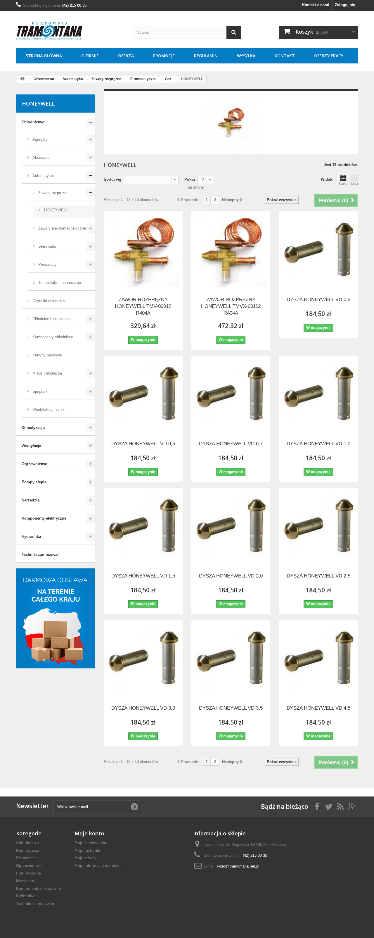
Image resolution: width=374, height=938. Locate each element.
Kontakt (285, 55)
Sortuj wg (112, 179)
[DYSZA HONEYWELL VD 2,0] (231, 526)
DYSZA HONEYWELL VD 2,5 (318, 576)
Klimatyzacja (33, 427)
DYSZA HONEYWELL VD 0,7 (231, 443)
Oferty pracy (328, 55)
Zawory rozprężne (52, 193)
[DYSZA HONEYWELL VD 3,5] (231, 659)
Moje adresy (85, 858)
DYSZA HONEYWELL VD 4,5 (318, 708)
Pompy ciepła (34, 482)
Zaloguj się (345, 5)
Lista (354, 183)
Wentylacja (31, 446)
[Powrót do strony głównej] (22, 79)
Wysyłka (246, 55)
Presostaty (47, 264)
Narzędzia (30, 500)
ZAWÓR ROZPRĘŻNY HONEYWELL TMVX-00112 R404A (231, 306)
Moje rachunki (87, 850)
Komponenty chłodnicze (52, 337)
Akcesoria (40, 157)
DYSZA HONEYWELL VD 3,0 (143, 708)
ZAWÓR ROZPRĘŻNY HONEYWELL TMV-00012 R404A (143, 306)
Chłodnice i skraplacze (51, 319)
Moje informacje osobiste (97, 865)
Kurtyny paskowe (46, 355)
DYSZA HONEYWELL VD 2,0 (231, 576)
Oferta (126, 55)
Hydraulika (31, 536)
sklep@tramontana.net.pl (238, 866)
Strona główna (44, 55)
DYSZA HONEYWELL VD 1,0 (318, 443)
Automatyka (42, 175)
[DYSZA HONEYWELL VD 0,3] (318, 250)
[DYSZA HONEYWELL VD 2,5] (318, 526)
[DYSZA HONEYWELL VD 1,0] (318, 394)
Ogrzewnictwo (34, 464)
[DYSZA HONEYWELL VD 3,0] (143, 659)
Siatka (343, 183)
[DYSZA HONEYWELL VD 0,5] (143, 394)
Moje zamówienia (90, 843)
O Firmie (90, 55)
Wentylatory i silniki (48, 409)
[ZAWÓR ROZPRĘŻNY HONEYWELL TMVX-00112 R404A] (231, 250)
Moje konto (89, 833)
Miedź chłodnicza (46, 373)
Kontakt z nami (315, 5)
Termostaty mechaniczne (59, 282)
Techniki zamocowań (41, 554)
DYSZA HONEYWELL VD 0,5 (143, 443)
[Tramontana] (70, 31)
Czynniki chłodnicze (48, 301)
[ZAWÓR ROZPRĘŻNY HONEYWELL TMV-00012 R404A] (143, 250)
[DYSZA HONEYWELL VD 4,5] (318, 659)
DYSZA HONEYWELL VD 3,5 (231, 708)
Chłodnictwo (33, 122)
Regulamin (206, 55)
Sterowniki (46, 246)
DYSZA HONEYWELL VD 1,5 (143, 576)
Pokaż (189, 179)
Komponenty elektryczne (44, 518)
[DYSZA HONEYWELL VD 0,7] (231, 394)
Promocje (164, 55)
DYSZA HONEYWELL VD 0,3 (318, 299)
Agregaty (39, 139)
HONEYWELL (55, 210)
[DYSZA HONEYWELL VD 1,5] (143, 526)
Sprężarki (40, 391)
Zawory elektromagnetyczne (61, 228)
